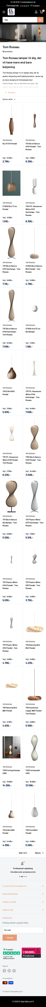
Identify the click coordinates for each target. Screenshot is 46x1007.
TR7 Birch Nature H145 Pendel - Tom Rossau (33, 146)
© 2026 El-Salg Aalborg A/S (23, 1001)
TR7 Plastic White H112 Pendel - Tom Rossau (10, 648)
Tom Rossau (7, 140)
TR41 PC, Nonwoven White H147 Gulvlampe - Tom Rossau (34, 210)
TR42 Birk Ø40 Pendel (9, 392)
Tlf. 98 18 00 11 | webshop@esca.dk (23, 2)
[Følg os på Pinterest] (14, 970)
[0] (41, 11)
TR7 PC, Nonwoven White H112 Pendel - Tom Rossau (11, 460)
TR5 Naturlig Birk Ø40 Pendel (33, 646)
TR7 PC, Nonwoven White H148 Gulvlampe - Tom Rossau (33, 395)
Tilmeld (9, 937)
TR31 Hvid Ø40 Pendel (32, 831)
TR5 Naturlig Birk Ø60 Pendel (10, 709)
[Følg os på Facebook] (4, 970)
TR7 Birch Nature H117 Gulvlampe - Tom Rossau (11, 269)
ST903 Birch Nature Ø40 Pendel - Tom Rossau (34, 269)
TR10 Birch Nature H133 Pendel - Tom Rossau (33, 460)
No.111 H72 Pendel (10, 143)
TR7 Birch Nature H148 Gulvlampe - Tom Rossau (10, 331)
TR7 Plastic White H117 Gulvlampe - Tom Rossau (34, 522)
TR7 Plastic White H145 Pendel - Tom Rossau (10, 585)
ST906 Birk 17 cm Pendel (10, 207)
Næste (38, 853)
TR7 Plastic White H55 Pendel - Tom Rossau (33, 585)
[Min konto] (36, 11)
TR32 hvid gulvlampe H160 (11, 771)
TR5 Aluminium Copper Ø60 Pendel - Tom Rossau (34, 710)
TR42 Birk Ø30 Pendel (9, 831)
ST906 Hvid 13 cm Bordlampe (33, 330)
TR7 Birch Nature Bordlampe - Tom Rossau (10, 522)
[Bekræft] (40, 19)
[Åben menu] (4, 12)
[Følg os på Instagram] (9, 970)
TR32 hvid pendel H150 (33, 771)
